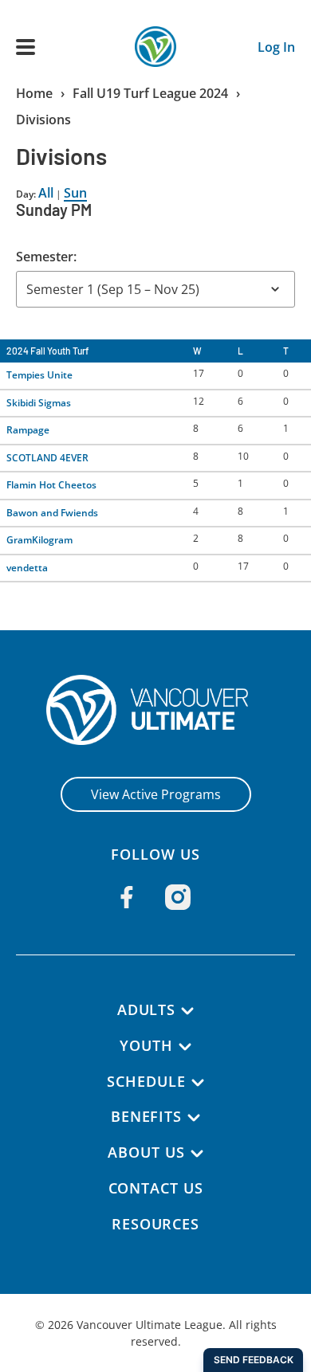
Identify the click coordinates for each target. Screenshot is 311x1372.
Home (34, 93)
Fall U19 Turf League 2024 (150, 93)
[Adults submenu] (187, 1011)
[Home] (156, 710)
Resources (155, 1223)
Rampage (27, 430)
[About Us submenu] (197, 1154)
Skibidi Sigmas (38, 403)
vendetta (27, 567)
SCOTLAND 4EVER (47, 458)
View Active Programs (156, 794)
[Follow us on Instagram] (178, 897)
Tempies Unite (39, 375)
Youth (146, 1045)
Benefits (146, 1116)
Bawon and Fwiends (52, 512)
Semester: (46, 256)
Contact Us (155, 1188)
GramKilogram (39, 540)
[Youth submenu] (185, 1047)
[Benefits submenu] (193, 1118)
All (45, 193)
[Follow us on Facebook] (126, 897)
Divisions (43, 119)
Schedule (146, 1081)
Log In (276, 47)
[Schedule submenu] (197, 1083)
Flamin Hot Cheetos (51, 485)
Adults (146, 1009)
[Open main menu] (25, 47)
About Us (146, 1152)
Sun (75, 193)
